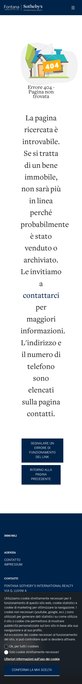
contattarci (41, 296)
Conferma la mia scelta (32, 670)
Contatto (12, 560)
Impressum (13, 564)
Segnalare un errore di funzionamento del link (42, 450)
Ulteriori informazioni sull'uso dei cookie (32, 659)
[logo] (23, 7)
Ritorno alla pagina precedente (41, 475)
